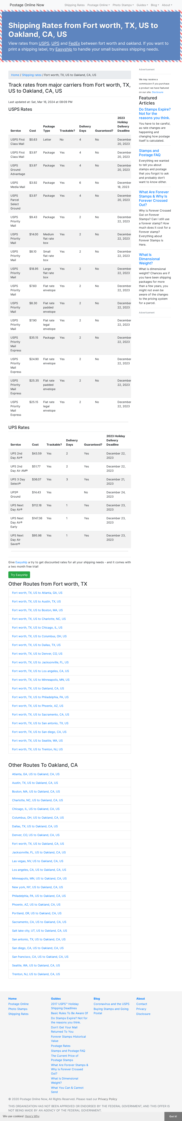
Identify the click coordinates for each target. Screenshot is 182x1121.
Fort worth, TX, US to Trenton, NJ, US (37, 749)
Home (15, 75)
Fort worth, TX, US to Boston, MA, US (37, 610)
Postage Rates (60, 1046)
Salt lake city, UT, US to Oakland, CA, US (39, 930)
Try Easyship (19, 575)
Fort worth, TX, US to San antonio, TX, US (40, 723)
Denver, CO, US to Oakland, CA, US (36, 835)
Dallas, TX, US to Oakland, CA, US (35, 826)
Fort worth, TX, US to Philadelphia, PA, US (40, 697)
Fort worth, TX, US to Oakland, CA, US (38, 688)
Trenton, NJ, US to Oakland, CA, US (36, 974)
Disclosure (157, 92)
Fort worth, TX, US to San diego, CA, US (39, 732)
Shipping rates (31, 75)
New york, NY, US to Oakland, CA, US (37, 887)
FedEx (74, 43)
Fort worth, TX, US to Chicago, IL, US (37, 627)
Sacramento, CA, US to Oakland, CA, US (39, 922)
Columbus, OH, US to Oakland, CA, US (38, 817)
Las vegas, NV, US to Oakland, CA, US (37, 861)
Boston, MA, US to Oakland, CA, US (36, 791)
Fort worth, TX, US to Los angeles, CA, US (40, 671)
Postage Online (97, 5)
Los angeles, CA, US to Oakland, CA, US (39, 869)
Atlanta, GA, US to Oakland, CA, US (36, 774)
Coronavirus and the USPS (111, 1004)
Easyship (63, 49)
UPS (55, 43)
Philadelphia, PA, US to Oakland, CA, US (39, 896)
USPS (44, 43)
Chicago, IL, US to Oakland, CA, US (36, 809)
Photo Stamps (122, 5)
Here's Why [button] (32, 1116)
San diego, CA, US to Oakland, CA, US (38, 948)
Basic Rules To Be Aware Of (69, 1013)
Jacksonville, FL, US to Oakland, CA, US (39, 852)
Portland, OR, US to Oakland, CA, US (36, 913)
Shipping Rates (75, 5)
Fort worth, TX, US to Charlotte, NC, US (39, 619)
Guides (141, 5)
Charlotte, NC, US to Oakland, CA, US (37, 800)
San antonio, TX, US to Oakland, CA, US (39, 939)
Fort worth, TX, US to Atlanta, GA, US (37, 592)
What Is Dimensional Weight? (149, 259)
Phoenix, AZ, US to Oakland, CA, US (36, 904)
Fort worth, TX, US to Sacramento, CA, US (40, 714)
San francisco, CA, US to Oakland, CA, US (40, 956)
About (166, 5)
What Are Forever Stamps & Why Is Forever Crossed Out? (154, 198)
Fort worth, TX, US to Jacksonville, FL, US (40, 662)
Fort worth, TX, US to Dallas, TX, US (36, 645)
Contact (141, 1004)
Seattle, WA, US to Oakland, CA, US (36, 965)
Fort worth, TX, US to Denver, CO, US (37, 653)
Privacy (141, 1009)
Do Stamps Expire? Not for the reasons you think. (155, 113)
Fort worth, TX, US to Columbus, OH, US (39, 636)
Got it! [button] (173, 1116)
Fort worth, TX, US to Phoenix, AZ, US (37, 706)
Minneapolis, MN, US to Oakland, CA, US (39, 878)
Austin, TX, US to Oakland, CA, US (35, 783)
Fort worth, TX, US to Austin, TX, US (36, 601)
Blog (154, 5)
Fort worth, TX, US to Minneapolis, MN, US (40, 679)
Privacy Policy (107, 1099)
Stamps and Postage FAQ (149, 153)
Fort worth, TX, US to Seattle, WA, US (37, 740)
